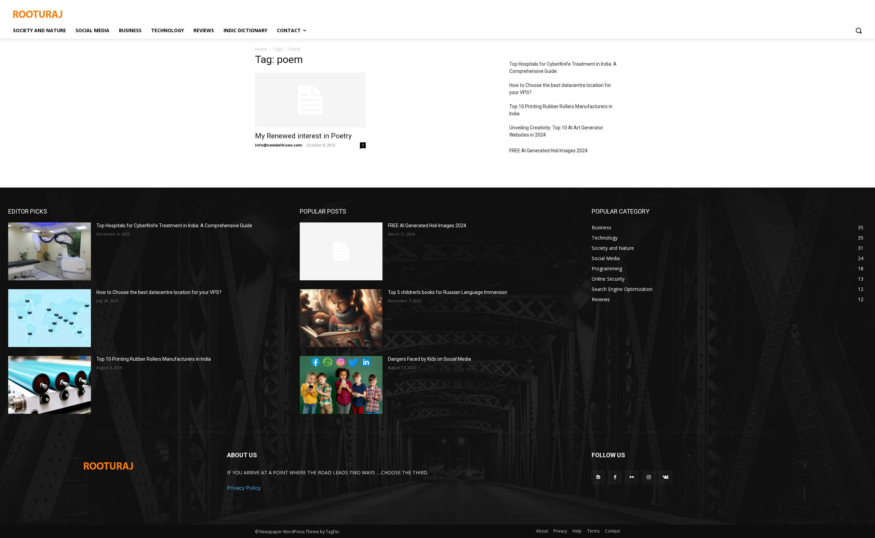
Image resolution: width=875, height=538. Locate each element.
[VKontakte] (665, 477)
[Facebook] (615, 477)
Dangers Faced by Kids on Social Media (429, 359)
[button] (858, 30)
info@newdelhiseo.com (278, 145)
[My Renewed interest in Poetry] (310, 100)
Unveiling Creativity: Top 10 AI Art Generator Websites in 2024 (556, 131)
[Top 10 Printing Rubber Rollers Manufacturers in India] (49, 385)
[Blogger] (598, 477)
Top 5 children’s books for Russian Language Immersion (447, 292)
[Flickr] (631, 477)
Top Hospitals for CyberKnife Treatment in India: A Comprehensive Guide (563, 67)
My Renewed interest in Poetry (303, 136)
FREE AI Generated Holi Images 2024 (548, 150)
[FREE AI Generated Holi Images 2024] (341, 251)
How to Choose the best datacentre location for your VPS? (560, 88)
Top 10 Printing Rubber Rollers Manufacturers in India (560, 110)
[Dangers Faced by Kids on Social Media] (341, 385)
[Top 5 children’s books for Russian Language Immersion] (341, 318)
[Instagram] (648, 477)
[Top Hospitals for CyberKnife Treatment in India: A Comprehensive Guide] (49, 251)
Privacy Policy (244, 488)
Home (261, 49)
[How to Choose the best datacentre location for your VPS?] (49, 318)
